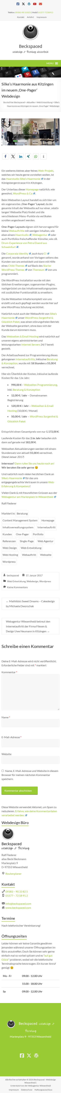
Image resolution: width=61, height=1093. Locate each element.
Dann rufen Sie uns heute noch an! (34, 463)
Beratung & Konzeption (26, 389)
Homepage (32, 189)
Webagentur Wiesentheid (39, 1085)
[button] (50, 63)
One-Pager (22, 534)
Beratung (22, 513)
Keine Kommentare (17, 587)
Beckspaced (30, 46)
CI (45, 253)
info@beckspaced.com (18, 903)
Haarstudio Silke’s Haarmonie (23, 178)
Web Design (10, 547)
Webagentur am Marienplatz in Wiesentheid (27, 496)
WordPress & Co (22, 193)
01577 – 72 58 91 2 (16, 895)
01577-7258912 (45, 12)
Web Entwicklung (31, 547)
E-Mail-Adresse (11, 737)
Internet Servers (30, 344)
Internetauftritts (25, 359)
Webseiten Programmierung (40, 384)
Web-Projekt (45, 170)
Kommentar (9, 672)
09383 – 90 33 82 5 (16, 891)
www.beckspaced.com (18, 907)
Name (6, 717)
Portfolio (38, 534)
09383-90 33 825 (23, 12)
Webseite (45, 554)
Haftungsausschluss (43, 1089)
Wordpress (9, 561)
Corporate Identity (17, 253)
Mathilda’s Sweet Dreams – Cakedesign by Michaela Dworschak (30, 604)
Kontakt (20, 17)
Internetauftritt (46, 527)
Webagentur (40, 234)
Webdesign (32, 581)
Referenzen (9, 541)
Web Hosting (10, 554)
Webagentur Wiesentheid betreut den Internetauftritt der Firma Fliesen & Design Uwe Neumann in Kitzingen (28, 626)
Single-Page (27, 541)
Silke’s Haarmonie (12, 478)
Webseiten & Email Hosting (22, 336)
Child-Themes (16, 265)
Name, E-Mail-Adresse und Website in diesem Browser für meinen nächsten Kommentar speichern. (30, 774)
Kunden (7, 534)
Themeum (38, 269)
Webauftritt (29, 554)
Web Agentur (45, 541)
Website (6, 754)
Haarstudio (22, 234)
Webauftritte (16, 230)
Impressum (42, 17)
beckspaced (13, 575)
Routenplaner (13, 873)
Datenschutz (26, 1089)
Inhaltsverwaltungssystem (18, 527)
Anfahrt (30, 17)
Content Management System (20, 520)
